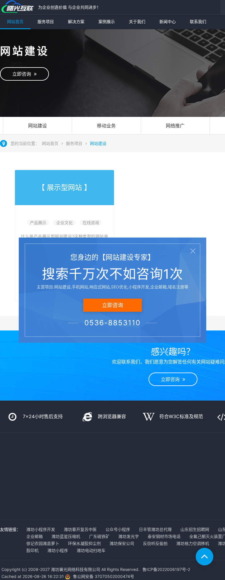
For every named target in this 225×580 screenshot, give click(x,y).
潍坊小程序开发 (40, 529)
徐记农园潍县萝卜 (42, 543)
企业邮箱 (34, 536)
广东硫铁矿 (99, 536)
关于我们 (137, 21)
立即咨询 (23, 74)
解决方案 (76, 21)
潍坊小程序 (57, 550)
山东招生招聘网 (194, 529)
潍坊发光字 (128, 536)
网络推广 (175, 126)
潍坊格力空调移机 (192, 543)
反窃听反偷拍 (155, 543)
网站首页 (15, 21)
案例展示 (106, 21)
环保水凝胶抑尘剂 (84, 543)
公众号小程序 (117, 529)
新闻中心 (167, 21)
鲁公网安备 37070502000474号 (103, 576)
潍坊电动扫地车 (91, 550)
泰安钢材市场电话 (164, 536)
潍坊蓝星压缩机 (66, 536)
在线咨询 (91, 222)
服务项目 (46, 21)
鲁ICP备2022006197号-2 (166, 569)
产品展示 (38, 222)
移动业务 (106, 126)
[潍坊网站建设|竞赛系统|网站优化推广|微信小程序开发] (17, 7)
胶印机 (32, 550)
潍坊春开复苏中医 (80, 529)
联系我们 (198, 21)
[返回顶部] (204, 556)
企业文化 (64, 222)
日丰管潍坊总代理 (155, 529)
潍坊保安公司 (122, 543)
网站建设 (37, 126)
